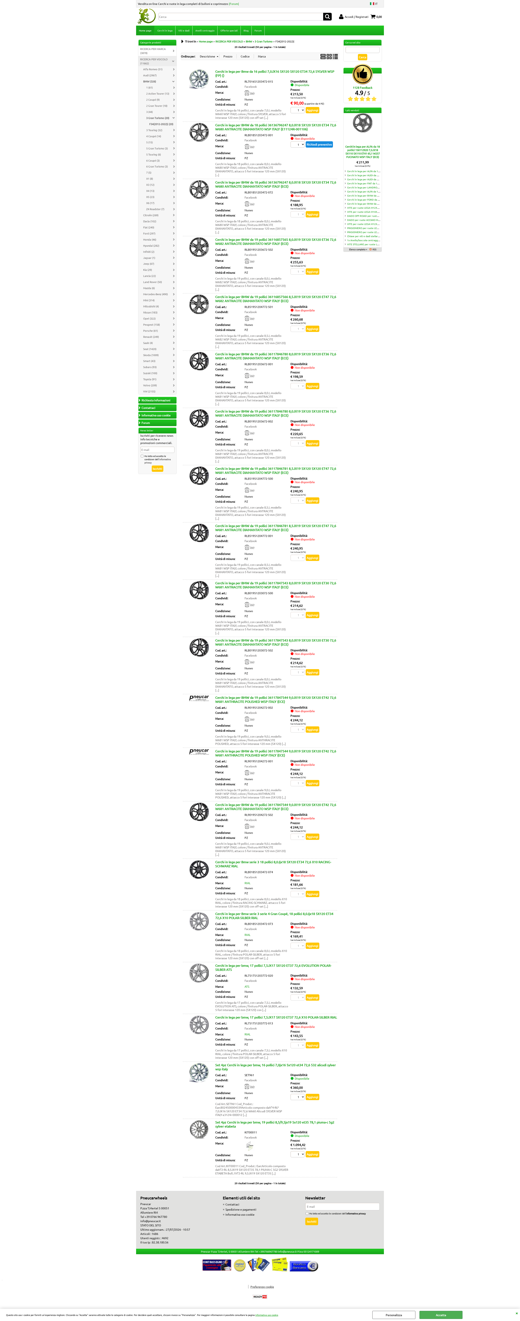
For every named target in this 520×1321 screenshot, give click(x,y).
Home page (145, 30)
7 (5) (148, 172)
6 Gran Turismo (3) (157, 166)
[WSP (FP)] (250, 94)
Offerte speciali (229, 30)
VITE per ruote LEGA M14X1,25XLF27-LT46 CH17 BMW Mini (380, 211)
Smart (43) (149, 361)
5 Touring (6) (153, 154)
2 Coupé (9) (153, 99)
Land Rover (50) (152, 282)
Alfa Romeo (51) (152, 69)
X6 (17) (150, 203)
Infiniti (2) (148, 251)
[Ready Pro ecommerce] (260, 1296)
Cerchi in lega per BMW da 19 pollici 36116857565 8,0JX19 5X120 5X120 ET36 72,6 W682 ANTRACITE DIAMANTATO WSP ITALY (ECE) (275, 241)
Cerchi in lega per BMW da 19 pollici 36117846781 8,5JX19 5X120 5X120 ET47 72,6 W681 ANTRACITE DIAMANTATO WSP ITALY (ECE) (275, 470)
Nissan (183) (150, 312)
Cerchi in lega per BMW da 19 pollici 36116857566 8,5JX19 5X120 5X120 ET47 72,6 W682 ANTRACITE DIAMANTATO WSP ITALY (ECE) (275, 299)
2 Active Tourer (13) (157, 93)
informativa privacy (356, 1213)
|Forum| (234, 3)
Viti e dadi (184, 30)
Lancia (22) (149, 276)
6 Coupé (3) (153, 160)
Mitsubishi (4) (151, 306)
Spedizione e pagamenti (240, 1209)
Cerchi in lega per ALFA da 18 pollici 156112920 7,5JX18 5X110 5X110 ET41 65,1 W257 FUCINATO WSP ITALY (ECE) (362, 152)
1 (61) (149, 87)
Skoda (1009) (151, 355)
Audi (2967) (150, 75)
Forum (258, 30)
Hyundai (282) (151, 245)
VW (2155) (149, 391)
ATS (247, 986)
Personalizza (394, 1315)
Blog (246, 30)
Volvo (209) (150, 385)
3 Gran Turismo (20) (157, 118)
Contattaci (232, 1204)
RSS (374, 249)
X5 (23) (150, 197)
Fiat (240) (148, 227)
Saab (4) (148, 343)
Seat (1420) (149, 349)
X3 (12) (150, 184)
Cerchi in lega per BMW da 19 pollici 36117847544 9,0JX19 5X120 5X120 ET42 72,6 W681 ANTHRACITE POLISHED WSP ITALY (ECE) (275, 699)
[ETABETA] (250, 1150)
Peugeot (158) (151, 324)
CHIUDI (517, 1313)
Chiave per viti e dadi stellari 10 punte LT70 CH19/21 (376, 236)
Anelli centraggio (204, 30)
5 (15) (149, 142)
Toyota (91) (149, 379)
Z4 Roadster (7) (155, 209)
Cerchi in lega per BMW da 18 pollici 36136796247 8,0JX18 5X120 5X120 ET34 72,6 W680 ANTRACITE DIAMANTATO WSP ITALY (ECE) (275, 184)
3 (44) (149, 111)
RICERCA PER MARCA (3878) (153, 51)
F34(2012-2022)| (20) (161, 124)
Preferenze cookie (262, 1287)
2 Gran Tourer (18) (156, 105)
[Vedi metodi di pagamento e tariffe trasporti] (260, 1270)
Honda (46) (149, 239)
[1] (298, 1097)
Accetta (441, 1315)
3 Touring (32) (154, 130)
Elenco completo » (358, 249)
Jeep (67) (148, 263)
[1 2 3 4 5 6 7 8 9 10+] (298, 145)
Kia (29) (147, 269)
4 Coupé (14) (153, 136)
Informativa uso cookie (266, 1315)
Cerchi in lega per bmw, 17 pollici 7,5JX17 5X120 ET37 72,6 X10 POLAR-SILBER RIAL (276, 1017)
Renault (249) (151, 336)
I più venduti (352, 110)
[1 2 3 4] (298, 110)
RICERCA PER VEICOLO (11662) (154, 61)
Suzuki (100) (150, 373)
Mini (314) (149, 300)
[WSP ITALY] (250, 148)
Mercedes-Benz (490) (155, 294)
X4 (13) (150, 190)
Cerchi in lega (164, 30)
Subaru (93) (150, 367)
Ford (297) (149, 233)
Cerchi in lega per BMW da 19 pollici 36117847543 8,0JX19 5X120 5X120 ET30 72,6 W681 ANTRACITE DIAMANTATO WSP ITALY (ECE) (275, 585)
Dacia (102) (149, 221)
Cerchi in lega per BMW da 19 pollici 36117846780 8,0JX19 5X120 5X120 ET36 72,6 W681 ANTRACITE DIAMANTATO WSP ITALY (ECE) (275, 356)
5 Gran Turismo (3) (157, 148)
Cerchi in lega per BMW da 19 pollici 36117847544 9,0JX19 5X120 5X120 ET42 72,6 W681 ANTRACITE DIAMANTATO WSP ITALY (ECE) (275, 807)
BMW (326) (149, 81)
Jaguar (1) (149, 257)
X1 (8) (149, 178)
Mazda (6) (149, 288)
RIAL (247, 883)
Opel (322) (149, 318)
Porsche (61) (150, 330)
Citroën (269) (150, 215)
